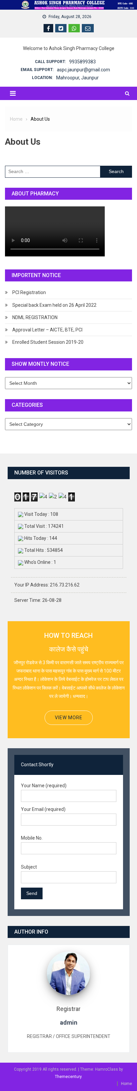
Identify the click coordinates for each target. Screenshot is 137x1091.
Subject (29, 867)
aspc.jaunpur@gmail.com (83, 69)
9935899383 (82, 61)
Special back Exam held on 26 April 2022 (54, 305)
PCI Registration (29, 292)
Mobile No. (32, 838)
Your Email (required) (43, 809)
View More (68, 717)
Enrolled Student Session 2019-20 (47, 342)
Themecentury (68, 1076)
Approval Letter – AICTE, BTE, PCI (47, 329)
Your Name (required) (44, 785)
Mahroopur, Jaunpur (77, 77)
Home (126, 1083)
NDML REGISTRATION (35, 317)
